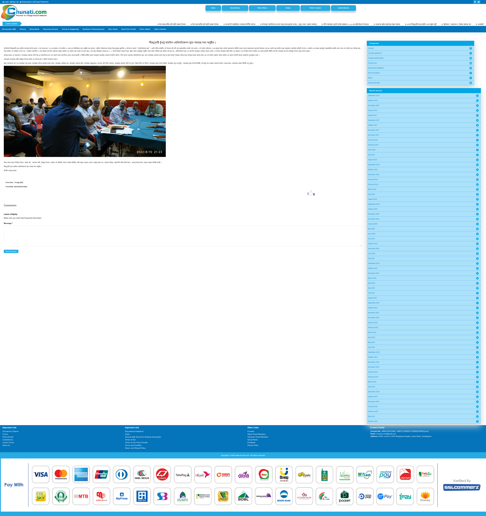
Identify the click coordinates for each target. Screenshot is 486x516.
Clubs (127, 434)
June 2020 (371, 234)
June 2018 (371, 150)
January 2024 (373, 372)
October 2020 (372, 244)
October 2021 (372, 268)
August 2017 (372, 115)
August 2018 (372, 160)
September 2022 (374, 303)
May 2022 (371, 288)
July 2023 (371, 347)
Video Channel (160, 29)
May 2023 (371, 342)
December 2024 (373, 401)
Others (370, 78)
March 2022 (372, 278)
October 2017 (372, 125)
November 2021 (373, 273)
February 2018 (373, 145)
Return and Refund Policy (135, 448)
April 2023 (371, 337)
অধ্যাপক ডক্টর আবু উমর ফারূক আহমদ (355, 24)
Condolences (8, 440)
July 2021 (371, 258)
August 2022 (372, 298)
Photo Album (145, 29)
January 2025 (373, 406)
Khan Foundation (374, 73)
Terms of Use (130, 440)
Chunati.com (372, 63)
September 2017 (374, 120)
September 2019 (374, 204)
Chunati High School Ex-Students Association (143, 437)
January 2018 (373, 140)
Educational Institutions (376, 68)
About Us (6, 445)
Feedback (251, 442)
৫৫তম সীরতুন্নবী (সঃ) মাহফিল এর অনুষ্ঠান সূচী (389, 24)
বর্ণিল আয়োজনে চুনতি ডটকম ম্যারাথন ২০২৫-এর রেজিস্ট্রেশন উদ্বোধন (314, 24)
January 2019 (373, 179)
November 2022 (373, 313)
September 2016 (374, 95)
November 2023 (373, 362)
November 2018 (373, 174)
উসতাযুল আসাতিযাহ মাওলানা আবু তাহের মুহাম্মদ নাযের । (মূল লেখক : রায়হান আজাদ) (257, 24)
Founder (250, 431)
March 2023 (372, 332)
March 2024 (372, 382)
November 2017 (373, 130)
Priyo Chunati (8, 437)
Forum (5, 434)
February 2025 (373, 411)
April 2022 (371, 283)
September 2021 (374, 263)
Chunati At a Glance (10, 431)
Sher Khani (113, 29)
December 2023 (373, 367)
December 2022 (373, 318)
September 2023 (374, 352)
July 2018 (371, 155)
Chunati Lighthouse (375, 53)
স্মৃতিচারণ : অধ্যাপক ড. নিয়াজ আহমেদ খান (425, 24)
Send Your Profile (128, 29)
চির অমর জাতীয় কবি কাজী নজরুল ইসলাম (140, 24)
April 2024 (371, 387)
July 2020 (371, 239)
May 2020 (371, 229)
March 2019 (372, 189)
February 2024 (373, 377)
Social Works (252, 440)
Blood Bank (34, 29)
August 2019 (372, 199)
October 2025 (372, 421)
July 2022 (371, 293)
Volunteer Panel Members (257, 437)
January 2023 (373, 322)
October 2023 (372, 357)
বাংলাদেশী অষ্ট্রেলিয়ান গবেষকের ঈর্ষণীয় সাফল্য (208, 24)
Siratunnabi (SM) (9, 29)
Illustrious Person (50, 29)
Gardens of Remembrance (94, 29)
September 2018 (374, 165)
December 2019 (373, 219)
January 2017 (373, 110)
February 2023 (373, 327)
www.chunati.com (242, 455)
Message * (8, 223)
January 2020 (373, 224)
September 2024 (374, 392)
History (23, 29)
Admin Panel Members (256, 434)
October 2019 (372, 209)
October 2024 (372, 397)
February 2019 (373, 184)
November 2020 (373, 248)
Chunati (370, 48)
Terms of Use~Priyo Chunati (136, 442)
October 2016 (372, 100)
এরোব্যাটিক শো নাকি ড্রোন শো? (456, 24)
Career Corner (8, 442)
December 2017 (373, 135)
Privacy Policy (252, 445)
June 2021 (371, 253)
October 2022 (372, 308)
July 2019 (371, 194)
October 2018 (372, 169)
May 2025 (371, 416)
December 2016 (373, 105)
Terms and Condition (133, 445)
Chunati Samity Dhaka (375, 58)
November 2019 (373, 214)
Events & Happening (70, 29)
